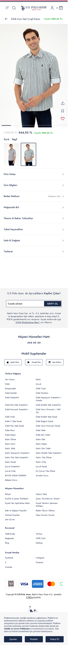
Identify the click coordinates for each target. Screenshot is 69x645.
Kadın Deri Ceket (43, 446)
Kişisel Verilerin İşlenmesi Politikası (47, 503)
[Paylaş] (62, 101)
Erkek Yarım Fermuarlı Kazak (48, 423)
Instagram (40, 556)
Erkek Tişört (41, 386)
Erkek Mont (10, 428)
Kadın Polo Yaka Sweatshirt (16, 455)
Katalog (39, 540)
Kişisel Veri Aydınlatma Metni (17, 501)
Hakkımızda (10, 531)
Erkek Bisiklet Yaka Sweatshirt (48, 402)
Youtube (8, 565)
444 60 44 (34, 341)
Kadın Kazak (10, 460)
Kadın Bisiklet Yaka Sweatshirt (48, 450)
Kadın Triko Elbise (43, 455)
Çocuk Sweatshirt (12, 464)
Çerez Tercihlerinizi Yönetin (48, 496)
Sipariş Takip (41, 492)
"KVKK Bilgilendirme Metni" (27, 320)
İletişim (8, 492)
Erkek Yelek (40, 428)
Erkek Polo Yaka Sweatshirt (16, 402)
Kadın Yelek (10, 446)
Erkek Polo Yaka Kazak (14, 423)
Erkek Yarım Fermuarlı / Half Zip (48, 409)
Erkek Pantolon (42, 391)
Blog (7, 540)
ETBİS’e (29, 595)
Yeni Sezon (10, 377)
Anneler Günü (42, 473)
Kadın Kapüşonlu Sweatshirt (17, 450)
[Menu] (7, 8)
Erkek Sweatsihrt (12, 395)
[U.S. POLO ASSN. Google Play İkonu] (34, 360)
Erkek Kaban (10, 432)
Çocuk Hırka (10, 469)
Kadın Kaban (41, 441)
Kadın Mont (10, 441)
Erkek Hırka (10, 414)
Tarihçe (39, 531)
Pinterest (39, 560)
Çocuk (38, 382)
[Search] (14, 8)
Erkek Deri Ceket (43, 432)
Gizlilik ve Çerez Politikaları (16, 496)
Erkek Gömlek (11, 391)
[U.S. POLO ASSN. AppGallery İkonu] (55, 360)
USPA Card (40, 536)
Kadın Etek (40, 437)
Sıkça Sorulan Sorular (45, 513)
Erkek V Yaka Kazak (13, 419)
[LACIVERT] (11, 152)
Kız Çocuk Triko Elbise (45, 469)
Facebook (9, 556)
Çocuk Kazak (41, 464)
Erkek (7, 382)
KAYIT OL (52, 301)
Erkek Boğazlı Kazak (44, 419)
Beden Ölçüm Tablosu (45, 508)
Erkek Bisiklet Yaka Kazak (46, 414)
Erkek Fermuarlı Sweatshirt (16, 407)
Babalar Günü (11, 478)
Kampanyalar (10, 386)
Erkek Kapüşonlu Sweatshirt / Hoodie (48, 397)
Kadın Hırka (41, 460)
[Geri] (6, 18)
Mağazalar (9, 536)
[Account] (52, 8)
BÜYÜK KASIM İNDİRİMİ (15, 473)
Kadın (38, 377)
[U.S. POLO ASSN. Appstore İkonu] (13, 360)
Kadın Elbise (10, 437)
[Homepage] (34, 8)
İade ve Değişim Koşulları (16, 508)
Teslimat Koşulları (12, 513)
